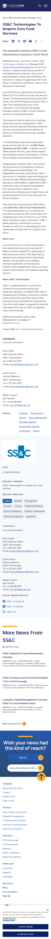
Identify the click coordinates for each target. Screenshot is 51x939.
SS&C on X (11, 611)
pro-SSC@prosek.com (20, 405)
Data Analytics (37, 413)
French (18, 506)
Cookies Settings (25, 927)
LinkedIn (25, 329)
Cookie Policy (9, 920)
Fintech (36, 431)
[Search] (40, 6)
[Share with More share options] (42, 41)
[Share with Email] (30, 41)
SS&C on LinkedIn (14, 606)
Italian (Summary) (34, 506)
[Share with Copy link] (36, 41)
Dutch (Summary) (12, 511)
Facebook (38, 329)
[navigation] (45, 5)
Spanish (18, 501)
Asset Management (38, 417)
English (7, 501)
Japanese (30, 516)
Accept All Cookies (25, 934)
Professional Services (29, 426)
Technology (24, 431)
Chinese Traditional (34, 511)
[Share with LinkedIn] (13, 41)
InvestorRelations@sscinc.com (24, 364)
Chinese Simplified (13, 516)
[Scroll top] (41, 776)
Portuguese (31, 501)
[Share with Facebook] (24, 41)
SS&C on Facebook (15, 601)
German (8, 506)
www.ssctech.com (11, 323)
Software (23, 413)
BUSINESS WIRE (29, 61)
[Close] (47, 910)
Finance (22, 417)
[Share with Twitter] (19, 41)
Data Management (27, 422)
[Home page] (13, 6)
